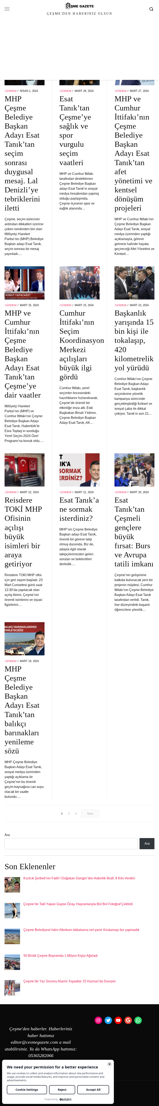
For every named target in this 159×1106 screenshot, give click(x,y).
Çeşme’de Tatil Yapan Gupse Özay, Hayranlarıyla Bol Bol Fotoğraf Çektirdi (78, 904)
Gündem (11, 91)
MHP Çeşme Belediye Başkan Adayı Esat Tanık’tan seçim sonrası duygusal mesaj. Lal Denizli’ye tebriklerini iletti (22, 153)
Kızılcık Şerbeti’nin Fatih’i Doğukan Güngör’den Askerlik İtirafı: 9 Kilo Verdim (79, 878)
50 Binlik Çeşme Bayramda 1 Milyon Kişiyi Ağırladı (60, 955)
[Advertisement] (79, 49)
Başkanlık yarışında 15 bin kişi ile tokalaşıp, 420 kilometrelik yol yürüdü (134, 340)
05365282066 (40, 1055)
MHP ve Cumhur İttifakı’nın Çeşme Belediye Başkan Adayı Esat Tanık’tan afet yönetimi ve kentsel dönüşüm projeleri (133, 153)
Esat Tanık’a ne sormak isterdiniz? (79, 509)
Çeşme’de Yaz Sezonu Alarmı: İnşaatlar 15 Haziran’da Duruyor (69, 981)
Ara (7, 835)
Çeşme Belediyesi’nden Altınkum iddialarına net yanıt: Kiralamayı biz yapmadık (81, 930)
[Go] (151, 8)
